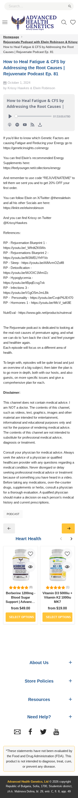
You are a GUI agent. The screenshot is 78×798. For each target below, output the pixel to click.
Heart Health (28, 538)
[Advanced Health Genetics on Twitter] (43, 732)
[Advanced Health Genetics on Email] (17, 732)
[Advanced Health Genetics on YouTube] (56, 732)
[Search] (64, 22)
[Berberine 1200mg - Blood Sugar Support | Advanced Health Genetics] (21, 564)
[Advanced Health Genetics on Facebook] (30, 732)
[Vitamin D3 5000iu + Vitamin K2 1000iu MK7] (57, 564)
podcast (13, 514)
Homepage (11, 37)
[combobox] (39, 6)
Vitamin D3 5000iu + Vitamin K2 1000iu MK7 (57, 597)
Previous (61, 538)
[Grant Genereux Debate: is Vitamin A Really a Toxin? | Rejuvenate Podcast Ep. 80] (9, 528)
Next (71, 538)
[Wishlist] (73, 22)
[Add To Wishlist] (30, 553)
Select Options (21, 617)
